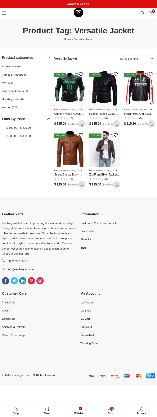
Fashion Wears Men (64, 109)
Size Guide (87, 231)
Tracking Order (89, 343)
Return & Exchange (13, 335)
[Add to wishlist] (79, 74)
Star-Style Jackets (13, 90)
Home (67, 39)
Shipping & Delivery (13, 326)
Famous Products (133, 109)
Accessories (9, 66)
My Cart (85, 318)
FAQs (5, 310)
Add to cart (81, 124)
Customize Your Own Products (98, 223)
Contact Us (8, 318)
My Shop (85, 310)
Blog (83, 247)
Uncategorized (11, 99)
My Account (87, 302)
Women (6, 107)
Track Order (9, 302)
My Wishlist (87, 335)
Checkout (86, 326)
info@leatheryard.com (21, 269)
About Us (86, 239)
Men (146, 109)
